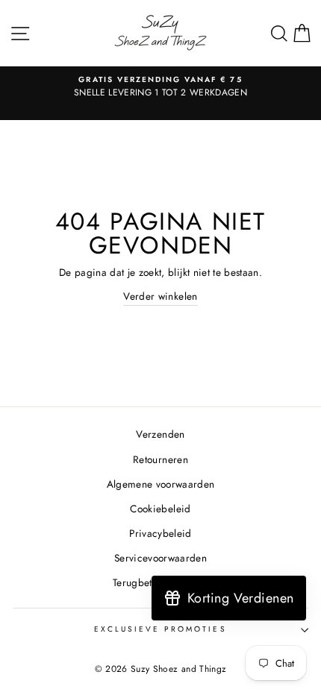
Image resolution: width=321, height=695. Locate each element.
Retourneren (160, 459)
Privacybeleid (160, 533)
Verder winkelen (160, 296)
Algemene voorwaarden (161, 484)
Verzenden (160, 434)
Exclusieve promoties (160, 629)
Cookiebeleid (160, 508)
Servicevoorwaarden (160, 557)
